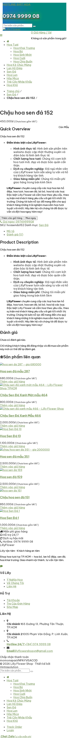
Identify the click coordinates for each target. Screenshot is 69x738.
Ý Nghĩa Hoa (15, 579)
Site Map (12, 607)
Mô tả (10, 231)
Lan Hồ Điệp (14, 704)
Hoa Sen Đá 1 (9, 518)
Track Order (14, 727)
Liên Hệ (11, 586)
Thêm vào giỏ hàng (11, 218)
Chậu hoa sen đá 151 (14, 497)
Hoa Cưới (19, 694)
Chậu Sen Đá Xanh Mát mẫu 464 (23, 395)
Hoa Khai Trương (24, 683)
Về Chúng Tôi (15, 583)
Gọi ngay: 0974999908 (18, 221)
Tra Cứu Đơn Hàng (18, 603)
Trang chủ (13, 91)
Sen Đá (11, 94)
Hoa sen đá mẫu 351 (14, 456)
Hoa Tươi (12, 680)
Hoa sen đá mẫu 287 (15, 371)
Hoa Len (12, 710)
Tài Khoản (13, 600)
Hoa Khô (12, 721)
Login (10, 730)
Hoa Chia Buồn (22, 697)
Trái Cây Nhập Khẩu (19, 717)
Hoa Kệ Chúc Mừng (19, 700)
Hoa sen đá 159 (11, 477)
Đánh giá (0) (15, 234)
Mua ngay (31, 218)
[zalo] (1, 566)
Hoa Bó (18, 687)
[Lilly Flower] (11, 29)
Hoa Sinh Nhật (22, 690)
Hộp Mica (13, 714)
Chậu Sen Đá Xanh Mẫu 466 (20, 416)
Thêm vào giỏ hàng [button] (12, 381)
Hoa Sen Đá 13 (10, 436)
